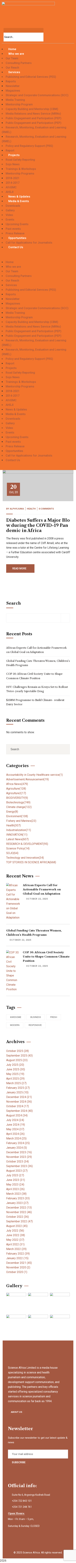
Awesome (15, 1017)
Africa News (17, 784)
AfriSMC (11, 187)
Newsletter (13, 86)
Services (14, 72)
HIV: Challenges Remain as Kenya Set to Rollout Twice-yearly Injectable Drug (37, 689)
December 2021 (19, 1263)
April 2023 (15, 1189)
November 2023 (19, 1157)
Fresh (53, 1017)
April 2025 (15, 1078)
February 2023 (18, 1198)
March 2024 (16, 1138)
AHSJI (9, 192)
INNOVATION (16, 834)
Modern (14, 1025)
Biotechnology (18, 802)
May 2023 (15, 1184)
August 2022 (17, 1226)
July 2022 (15, 1230)
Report (10, 150)
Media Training (15, 100)
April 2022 (15, 1244)
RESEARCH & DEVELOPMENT (27, 844)
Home (12, 49)
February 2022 (18, 1253)
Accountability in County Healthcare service (34, 774)
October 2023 (17, 1161)
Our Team (12, 58)
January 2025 (17, 1092)
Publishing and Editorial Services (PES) (31, 76)
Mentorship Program (19, 104)
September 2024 (19, 1111)
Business (35, 1017)
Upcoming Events (17, 224)
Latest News (17, 839)
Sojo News (13, 164)
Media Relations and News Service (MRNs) (33, 113)
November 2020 (18, 1267)
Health (31, 508)
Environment (17, 816)
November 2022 (19, 1212)
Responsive (35, 1025)
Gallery (10, 210)
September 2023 (19, 1166)
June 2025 (15, 1069)
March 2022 (16, 1249)
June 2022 (15, 1235)
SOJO (12, 853)
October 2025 (17, 1051)
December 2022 (19, 1207)
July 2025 (15, 1064)
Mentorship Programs (20, 173)
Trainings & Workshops (21, 169)
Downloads (13, 205)
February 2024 (18, 1143)
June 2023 (15, 1180)
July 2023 (15, 1175)
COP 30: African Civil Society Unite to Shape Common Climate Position (34, 676)
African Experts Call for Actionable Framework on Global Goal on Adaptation (36, 650)
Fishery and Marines (21, 821)
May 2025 (15, 1074)
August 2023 (17, 1170)
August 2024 (17, 1115)
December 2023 (19, 1152)
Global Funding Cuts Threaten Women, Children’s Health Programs (38, 663)
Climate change (19, 807)
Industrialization (18, 830)
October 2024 (17, 1106)
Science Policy (18, 848)
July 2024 (15, 1120)
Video (9, 215)
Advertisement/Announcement (27, 779)
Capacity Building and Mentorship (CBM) (32, 109)
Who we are (16, 53)
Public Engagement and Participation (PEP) (33, 118)
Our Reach (12, 67)
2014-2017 (12, 182)
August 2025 (17, 1060)
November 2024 (19, 1101)
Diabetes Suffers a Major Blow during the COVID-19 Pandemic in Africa (38, 525)
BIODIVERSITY (17, 797)
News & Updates (19, 196)
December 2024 (19, 1097)
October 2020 (16, 1272)
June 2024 (15, 1124)
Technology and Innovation (25, 857)
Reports (11, 81)
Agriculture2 (16, 793)
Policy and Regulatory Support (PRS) (29, 146)
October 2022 (17, 1216)
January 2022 (17, 1258)
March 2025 (16, 1083)
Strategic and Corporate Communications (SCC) (37, 95)
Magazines (13, 90)
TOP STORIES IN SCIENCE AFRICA (31, 862)
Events (10, 219)
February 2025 (18, 1087)
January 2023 (17, 1203)
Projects (14, 155)
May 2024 (15, 1129)
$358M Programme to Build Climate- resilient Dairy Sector (35, 702)
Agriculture (16, 788)
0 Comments (46, 508)
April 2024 (15, 1134)
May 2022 (15, 1239)
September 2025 (19, 1055)
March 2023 (16, 1193)
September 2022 (19, 1221)
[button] (38, 257)
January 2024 (16, 1147)
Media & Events (18, 201)
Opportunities (17, 238)
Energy (12, 811)
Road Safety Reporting (20, 159)
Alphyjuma (17, 508)
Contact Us (15, 247)
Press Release (15, 233)
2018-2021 (12, 178)
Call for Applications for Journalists (29, 242)
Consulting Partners (19, 63)
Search (13, 603)
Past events (13, 228)
